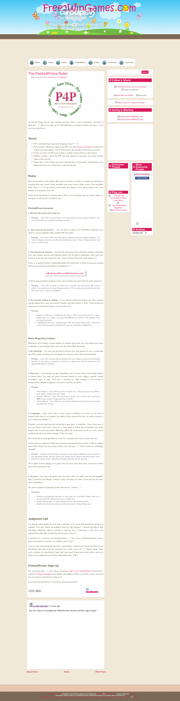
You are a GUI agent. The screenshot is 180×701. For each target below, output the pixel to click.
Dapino (132, 694)
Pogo (117, 697)
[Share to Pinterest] (39, 591)
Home (37, 62)
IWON (96, 697)
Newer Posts (32, 672)
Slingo (122, 697)
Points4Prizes (80, 62)
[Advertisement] (90, 49)
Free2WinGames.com (53, 694)
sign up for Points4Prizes (80, 571)
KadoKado (103, 697)
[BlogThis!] (32, 591)
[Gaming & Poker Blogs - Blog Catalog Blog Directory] (118, 208)
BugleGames (45, 697)
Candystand (55, 697)
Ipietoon (100, 694)
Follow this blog (142, 178)
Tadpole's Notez (111, 694)
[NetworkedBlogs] (142, 174)
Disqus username (84, 147)
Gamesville (80, 697)
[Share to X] (34, 591)
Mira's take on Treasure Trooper (131, 102)
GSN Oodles (89, 697)
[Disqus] (65, 634)
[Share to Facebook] (37, 591)
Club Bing (63, 697)
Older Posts (100, 672)
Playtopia (111, 697)
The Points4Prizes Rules (48, 74)
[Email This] (29, 591)
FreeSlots (71, 697)
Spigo (127, 697)
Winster (136, 697)
